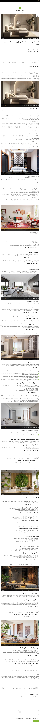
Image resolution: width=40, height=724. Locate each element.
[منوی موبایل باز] (1, 1)
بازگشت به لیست (20, 688)
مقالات (20, 7)
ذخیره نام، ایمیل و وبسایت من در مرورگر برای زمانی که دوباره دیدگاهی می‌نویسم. (27, 718)
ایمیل (19, 710)
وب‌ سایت (38, 714)
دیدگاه (38, 698)
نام (38, 710)
